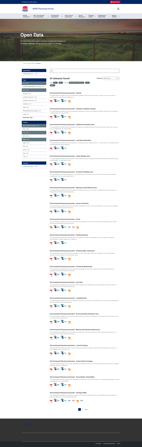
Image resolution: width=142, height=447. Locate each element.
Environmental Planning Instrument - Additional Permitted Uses (72, 124)
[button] (27, 16)
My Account (116, 2)
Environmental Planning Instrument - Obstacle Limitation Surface (73, 109)
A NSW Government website (29, 2)
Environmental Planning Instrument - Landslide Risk (68, 298)
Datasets (38, 63)
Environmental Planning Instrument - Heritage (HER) (68, 393)
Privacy (118, 443)
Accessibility (98, 443)
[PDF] (52, 100)
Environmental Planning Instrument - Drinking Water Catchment (72, 251)
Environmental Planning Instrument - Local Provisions (69, 345)
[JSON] (70, 100)
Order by (99, 78)
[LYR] (82, 399)
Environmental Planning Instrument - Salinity (65, 93)
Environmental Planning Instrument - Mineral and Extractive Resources (75, 329)
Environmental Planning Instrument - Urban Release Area (70, 156)
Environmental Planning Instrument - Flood (65, 219)
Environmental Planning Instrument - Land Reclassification (70, 140)
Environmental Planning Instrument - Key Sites (66, 282)
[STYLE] (70, 226)
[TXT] (66, 100)
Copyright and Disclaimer (109, 443)
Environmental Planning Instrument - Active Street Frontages (71, 361)
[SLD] (74, 226)
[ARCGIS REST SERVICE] (59, 100)
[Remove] (56, 82)
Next (86, 409)
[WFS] (62, 100)
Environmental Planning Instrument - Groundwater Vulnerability (72, 377)
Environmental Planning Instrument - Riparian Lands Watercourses (73, 188)
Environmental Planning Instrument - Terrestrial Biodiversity (71, 266)
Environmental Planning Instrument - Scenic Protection (69, 203)
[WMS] (55, 100)
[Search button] (52, 71)
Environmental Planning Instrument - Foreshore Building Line (71, 172)
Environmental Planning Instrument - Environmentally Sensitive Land (74, 314)
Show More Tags (27, 117)
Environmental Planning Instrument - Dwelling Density (69, 235)
